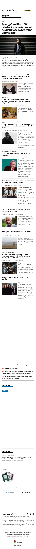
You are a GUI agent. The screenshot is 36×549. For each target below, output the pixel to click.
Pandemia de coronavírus (8, 252)
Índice (21, 536)
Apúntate (4, 390)
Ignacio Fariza (5, 235)
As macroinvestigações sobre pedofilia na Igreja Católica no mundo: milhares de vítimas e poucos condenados (17, 76)
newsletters (6, 385)
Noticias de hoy (26, 536)
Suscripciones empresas (12, 536)
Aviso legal (21, 532)
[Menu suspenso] (3, 10)
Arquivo (4, 469)
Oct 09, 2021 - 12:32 (14, 235)
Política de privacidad (11, 534)
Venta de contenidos (13, 532)
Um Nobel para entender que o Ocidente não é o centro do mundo (18, 210)
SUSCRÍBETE (27, 10)
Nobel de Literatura (6, 208)
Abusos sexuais (5, 73)
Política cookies (27, 532)
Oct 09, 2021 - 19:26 (15, 57)
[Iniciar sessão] (33, 10)
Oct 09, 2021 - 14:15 (19, 214)
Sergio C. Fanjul (5, 57)
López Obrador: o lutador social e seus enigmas (16, 154)
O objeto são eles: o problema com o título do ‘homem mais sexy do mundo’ (18, 181)
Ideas (3, 21)
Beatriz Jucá (5, 260)
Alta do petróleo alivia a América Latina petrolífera (16, 232)
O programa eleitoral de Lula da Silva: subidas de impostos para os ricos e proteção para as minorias (17, 372)
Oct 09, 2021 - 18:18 (13, 81)
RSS (18, 536)
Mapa (17, 534)
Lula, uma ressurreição (11, 368)
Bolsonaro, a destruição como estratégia (16, 365)
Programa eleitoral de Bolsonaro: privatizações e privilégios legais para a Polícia (17, 377)
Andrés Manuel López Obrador (9, 151)
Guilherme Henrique (6, 130)
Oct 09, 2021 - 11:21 (18, 260)
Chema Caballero (6, 214)
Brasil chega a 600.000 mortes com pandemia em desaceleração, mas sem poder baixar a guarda (16, 256)
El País (3, 81)
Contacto (7, 532)
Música (3, 122)
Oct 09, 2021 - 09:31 (14, 282)
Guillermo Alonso (6, 185)
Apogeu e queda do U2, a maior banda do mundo (16, 278)
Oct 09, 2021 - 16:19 (19, 158)
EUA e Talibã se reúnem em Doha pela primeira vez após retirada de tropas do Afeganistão (16, 101)
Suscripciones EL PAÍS (24, 534)
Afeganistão (5, 97)
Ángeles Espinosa (6, 105)
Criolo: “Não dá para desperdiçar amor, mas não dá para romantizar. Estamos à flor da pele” (18, 126)
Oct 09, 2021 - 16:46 (21, 130)
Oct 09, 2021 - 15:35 (19, 185)
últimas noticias (7, 362)
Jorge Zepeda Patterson (7, 158)
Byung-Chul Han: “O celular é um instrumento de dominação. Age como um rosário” (17, 28)
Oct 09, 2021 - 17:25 (19, 105)
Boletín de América (8, 455)
